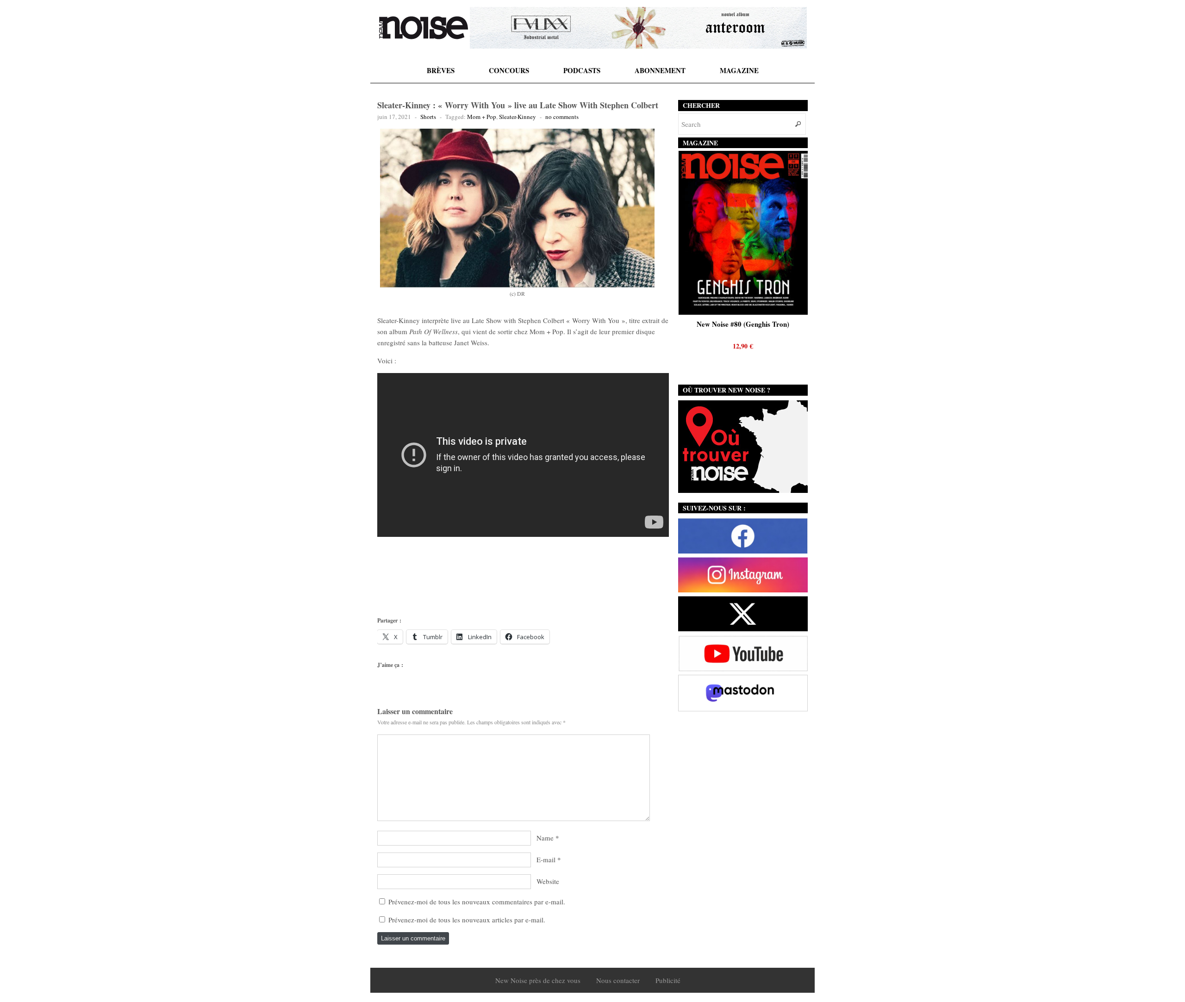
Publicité (667, 980)
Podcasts (581, 70)
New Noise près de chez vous (537, 980)
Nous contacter (618, 980)
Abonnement (660, 70)
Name (545, 837)
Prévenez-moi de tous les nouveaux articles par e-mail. (466, 919)
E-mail (545, 859)
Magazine (739, 70)
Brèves (441, 70)
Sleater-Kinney (517, 116)
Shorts (428, 116)
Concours (509, 70)
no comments (562, 116)
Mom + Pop (481, 116)
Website (547, 881)
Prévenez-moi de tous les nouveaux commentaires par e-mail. (476, 901)
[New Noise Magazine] (423, 27)
